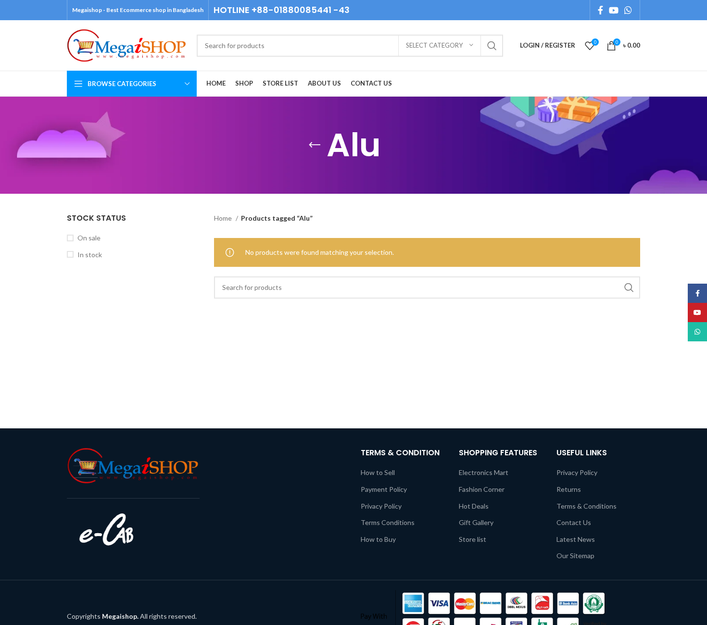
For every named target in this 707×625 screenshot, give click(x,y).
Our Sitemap (575, 555)
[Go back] (315, 145)
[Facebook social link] (600, 10)
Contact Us (573, 522)
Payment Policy (384, 489)
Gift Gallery (476, 522)
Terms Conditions (388, 522)
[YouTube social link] (613, 10)
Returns (568, 489)
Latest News (575, 539)
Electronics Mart (483, 472)
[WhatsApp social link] (628, 10)
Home (223, 218)
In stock (89, 254)
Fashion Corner (482, 489)
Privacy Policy (381, 506)
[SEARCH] (492, 46)
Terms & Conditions (586, 506)
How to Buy (378, 539)
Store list (472, 539)
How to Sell (378, 472)
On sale (89, 238)
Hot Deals (474, 506)
